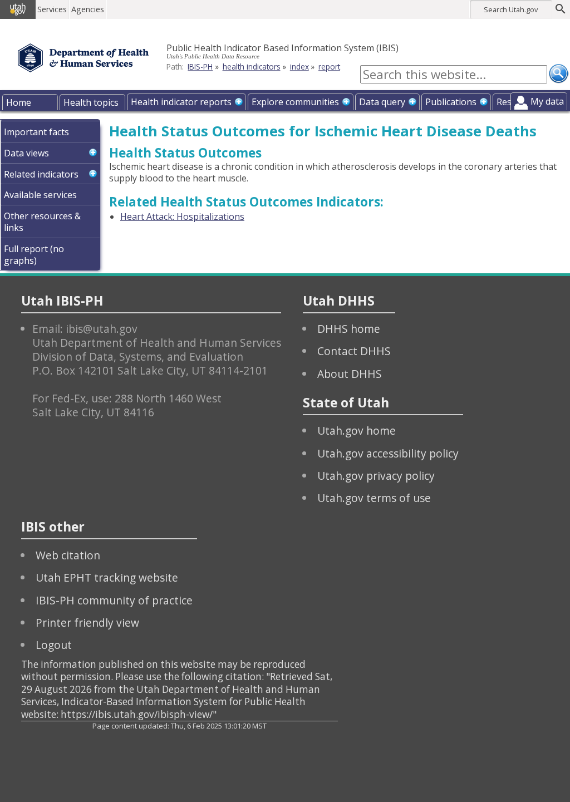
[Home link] (83, 58)
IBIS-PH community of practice (114, 600)
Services (52, 9)
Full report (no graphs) (34, 255)
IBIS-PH (200, 66)
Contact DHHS (354, 350)
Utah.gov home (356, 430)
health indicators (252, 66)
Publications (450, 102)
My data (547, 101)
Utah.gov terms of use (374, 497)
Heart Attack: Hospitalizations (182, 216)
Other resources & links (42, 222)
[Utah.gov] (18, 9)
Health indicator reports (181, 102)
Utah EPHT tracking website (107, 577)
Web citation (68, 555)
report (329, 66)
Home (18, 102)
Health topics (91, 102)
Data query (382, 102)
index (299, 66)
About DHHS (349, 373)
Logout (54, 644)
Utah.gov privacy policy (376, 475)
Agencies (87, 9)
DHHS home (348, 328)
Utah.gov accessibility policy (388, 453)
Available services (40, 195)
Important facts (36, 132)
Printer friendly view (87, 622)
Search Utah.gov (511, 9)
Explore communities (295, 102)
